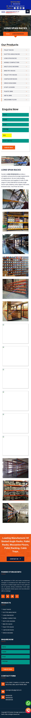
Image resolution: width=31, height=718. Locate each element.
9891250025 (9, 698)
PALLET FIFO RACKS (10, 75)
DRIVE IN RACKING (10, 83)
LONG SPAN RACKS (10, 58)
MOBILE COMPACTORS (11, 62)
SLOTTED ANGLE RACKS (12, 54)
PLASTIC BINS (8, 91)
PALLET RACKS (9, 50)
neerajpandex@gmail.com (17, 6)
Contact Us (14, 559)
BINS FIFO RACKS (9, 71)
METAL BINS (8, 96)
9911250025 (9, 695)
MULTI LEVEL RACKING (11, 67)
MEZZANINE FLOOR (10, 100)
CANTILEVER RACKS (10, 79)
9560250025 (16, 4)
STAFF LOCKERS (9, 87)
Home (8, 34)
